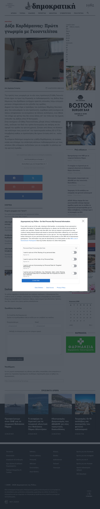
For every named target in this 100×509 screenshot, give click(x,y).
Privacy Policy (61, 287)
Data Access (50, 287)
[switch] (74, 252)
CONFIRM (36, 280)
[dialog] (50, 254)
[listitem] (50, 248)
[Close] (84, 221)
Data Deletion (39, 287)
